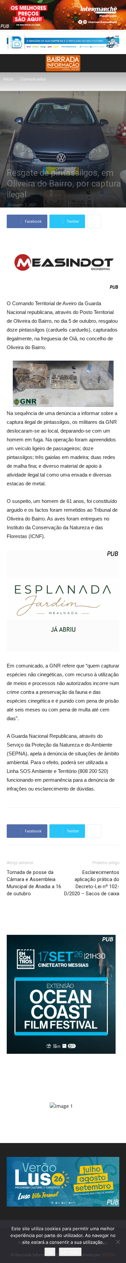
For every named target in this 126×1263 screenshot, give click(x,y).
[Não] (117, 1241)
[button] (116, 63)
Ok (50, 1252)
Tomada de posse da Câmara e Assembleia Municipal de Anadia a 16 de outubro (34, 883)
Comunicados (33, 79)
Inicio (8, 79)
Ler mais (70, 1252)
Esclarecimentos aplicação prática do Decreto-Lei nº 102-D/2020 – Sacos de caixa (91, 883)
